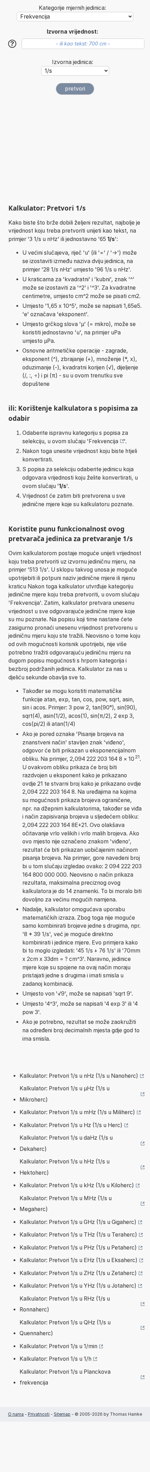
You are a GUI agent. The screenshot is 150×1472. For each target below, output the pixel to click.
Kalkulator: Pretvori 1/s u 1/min (58, 1346)
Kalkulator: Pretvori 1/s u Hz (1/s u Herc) (71, 1125)
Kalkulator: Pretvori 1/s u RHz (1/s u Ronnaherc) (65, 1304)
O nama (16, 1414)
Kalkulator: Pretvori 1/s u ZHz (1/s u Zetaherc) (78, 1273)
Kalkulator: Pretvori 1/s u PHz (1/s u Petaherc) (78, 1247)
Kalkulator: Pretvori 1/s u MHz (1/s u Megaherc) (66, 1204)
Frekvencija (103, 441)
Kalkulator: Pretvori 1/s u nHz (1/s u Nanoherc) (79, 1076)
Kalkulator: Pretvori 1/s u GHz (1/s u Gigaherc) (78, 1222)
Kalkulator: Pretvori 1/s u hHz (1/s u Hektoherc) (65, 1167)
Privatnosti (39, 1414)
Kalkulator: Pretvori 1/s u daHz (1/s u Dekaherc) (66, 1143)
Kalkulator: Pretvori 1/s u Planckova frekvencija (65, 1377)
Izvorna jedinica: (72, 62)
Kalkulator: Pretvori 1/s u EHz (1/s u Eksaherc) (78, 1260)
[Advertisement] (75, 149)
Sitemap (62, 1414)
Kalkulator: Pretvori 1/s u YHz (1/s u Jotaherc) (78, 1285)
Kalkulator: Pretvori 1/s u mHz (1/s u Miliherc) (77, 1112)
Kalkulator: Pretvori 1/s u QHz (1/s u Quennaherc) (65, 1328)
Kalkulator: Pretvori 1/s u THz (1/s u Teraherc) (78, 1234)
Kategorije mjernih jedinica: (72, 8)
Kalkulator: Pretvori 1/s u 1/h (55, 1359)
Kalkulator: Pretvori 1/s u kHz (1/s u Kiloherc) (77, 1185)
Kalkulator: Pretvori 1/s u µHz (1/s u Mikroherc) (65, 1094)
